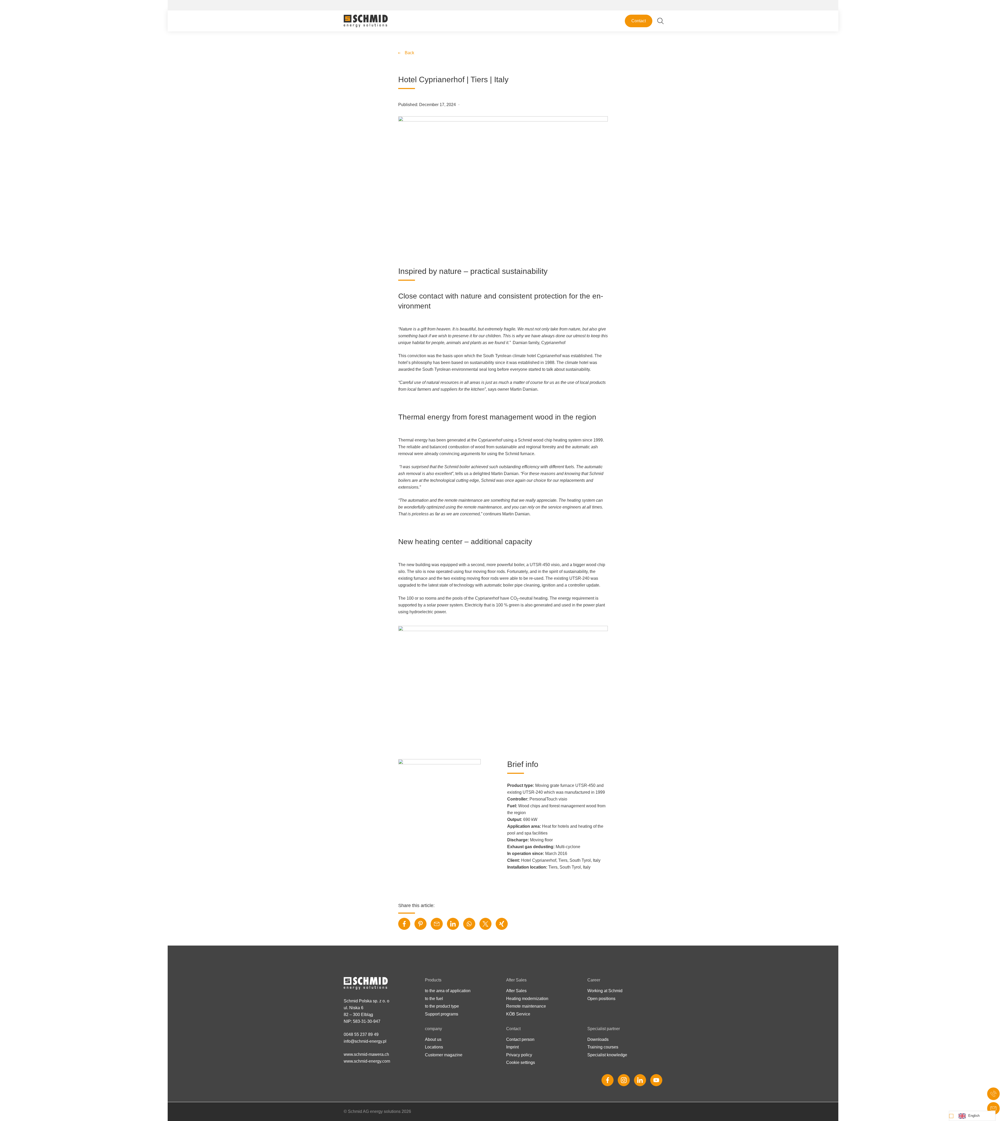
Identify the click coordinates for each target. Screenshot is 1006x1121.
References (636, 10)
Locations (553, 44)
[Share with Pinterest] (420, 924)
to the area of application (448, 991)
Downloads (598, 1039)
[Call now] (993, 1093)
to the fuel (434, 998)
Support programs (441, 1014)
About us (552, 36)
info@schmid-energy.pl (365, 1041)
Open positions (558, 188)
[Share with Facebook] (404, 924)
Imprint (512, 1047)
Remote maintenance (526, 1006)
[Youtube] (656, 1080)
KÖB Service (518, 1014)
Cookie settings (520, 1062)
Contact (638, 21)
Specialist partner (640, 5)
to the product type (442, 1006)
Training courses (602, 1047)
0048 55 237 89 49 (361, 1034)
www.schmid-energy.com (367, 1061)
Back (409, 53)
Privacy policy (519, 1055)
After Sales (516, 991)
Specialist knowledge (607, 1055)
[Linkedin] (640, 1080)
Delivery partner (558, 61)
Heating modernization (527, 998)
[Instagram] (624, 1080)
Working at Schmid (561, 180)
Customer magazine (443, 1055)
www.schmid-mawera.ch (366, 1054)
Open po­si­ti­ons (601, 998)
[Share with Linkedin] (453, 924)
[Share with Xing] (502, 924)
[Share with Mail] (437, 924)
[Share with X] (485, 924)
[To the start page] (366, 21)
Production (554, 52)
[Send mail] (993, 1108)
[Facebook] (608, 1080)
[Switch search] (660, 21)
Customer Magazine (562, 69)
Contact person (520, 1039)
